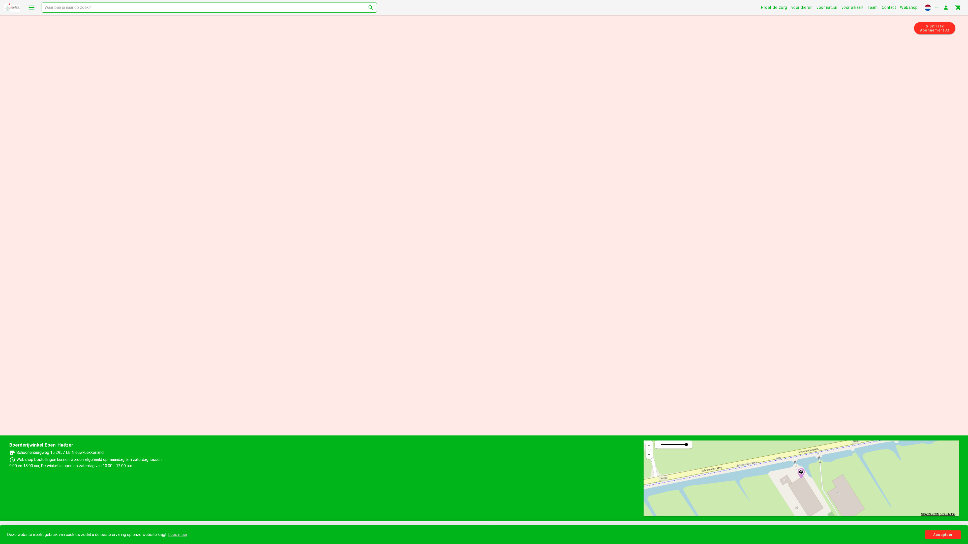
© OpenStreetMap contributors (938, 514)
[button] (774, 8)
